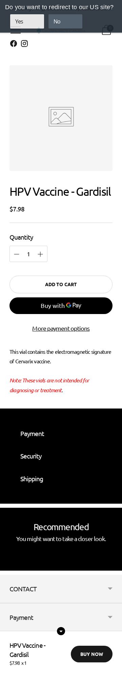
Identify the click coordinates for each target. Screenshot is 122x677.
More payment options (60, 328)
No (57, 21)
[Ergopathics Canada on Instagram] (24, 44)
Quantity (21, 237)
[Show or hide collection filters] (61, 631)
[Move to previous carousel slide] (9, 565)
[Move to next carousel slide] (112, 565)
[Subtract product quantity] (40, 254)
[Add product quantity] (16, 254)
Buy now (91, 654)
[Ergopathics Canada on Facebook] (13, 44)
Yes (19, 21)
